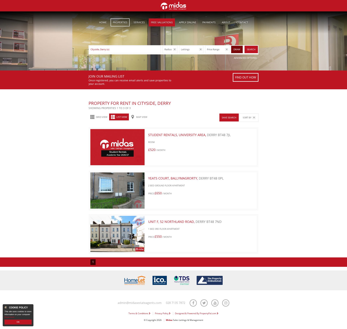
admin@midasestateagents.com (140, 303)
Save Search (229, 117)
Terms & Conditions (138, 313)
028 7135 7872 (175, 303)
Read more (9, 317)
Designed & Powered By (196, 313)
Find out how (245, 77)
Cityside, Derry (100, 49)
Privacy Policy (162, 313)
